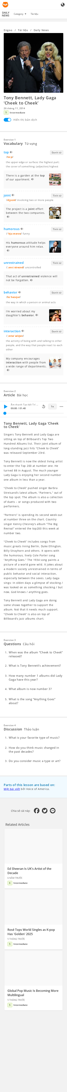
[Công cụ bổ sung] (61, 406)
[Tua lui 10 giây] (43, 406)
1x (52, 406)
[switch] (7, 120)
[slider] (4, 413)
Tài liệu (34, 13)
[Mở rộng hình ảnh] (33, 63)
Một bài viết (12, 789)
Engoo (8, 30)
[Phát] (5, 406)
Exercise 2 (10, 391)
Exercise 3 (10, 640)
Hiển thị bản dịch (25, 119)
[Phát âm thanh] (11, 152)
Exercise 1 (10, 139)
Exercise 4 (10, 725)
